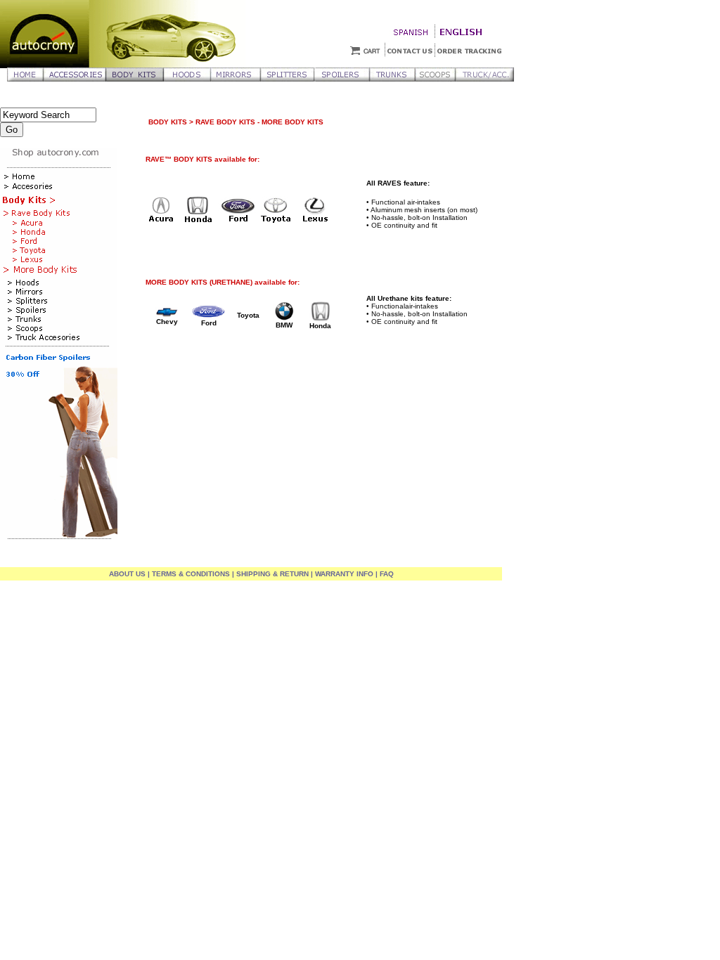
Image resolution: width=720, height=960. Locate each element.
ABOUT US (127, 574)
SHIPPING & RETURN (272, 574)
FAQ (386, 574)
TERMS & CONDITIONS (191, 574)
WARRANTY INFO (344, 574)
